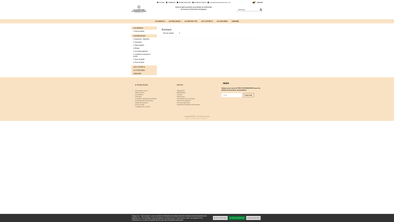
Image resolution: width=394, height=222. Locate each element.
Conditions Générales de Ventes (146, 98)
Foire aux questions (183, 102)
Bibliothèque (181, 92)
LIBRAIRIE (235, 21)
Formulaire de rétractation (144, 100)
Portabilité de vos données (186, 98)
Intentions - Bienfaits (142, 39)
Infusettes (138, 42)
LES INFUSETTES (191, 21)
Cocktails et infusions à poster (142, 55)
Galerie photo (139, 92)
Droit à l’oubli (139, 104)
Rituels (137, 48)
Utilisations (181, 90)
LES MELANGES (175, 21)
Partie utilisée (139, 31)
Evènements (139, 94)
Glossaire (138, 96)
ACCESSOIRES (222, 21)
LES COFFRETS (207, 21)
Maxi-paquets (139, 45)
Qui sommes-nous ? (141, 90)
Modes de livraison (141, 102)
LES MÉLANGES (139, 36)
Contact (179, 94)
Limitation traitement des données (188, 104)
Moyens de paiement (184, 100)
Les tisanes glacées (141, 51)
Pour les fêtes (139, 62)
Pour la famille (140, 59)
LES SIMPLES (160, 21)
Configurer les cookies (142, 107)
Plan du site (181, 96)
